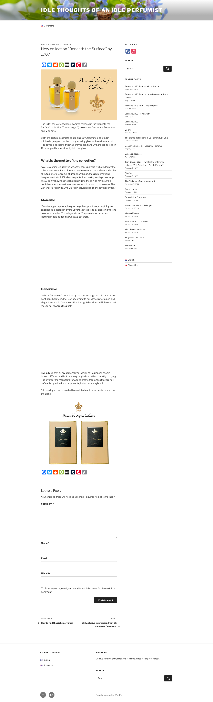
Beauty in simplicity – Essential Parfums (143, 146)
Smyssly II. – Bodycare (135, 197)
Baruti (128, 130)
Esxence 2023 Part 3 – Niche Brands (142, 86)
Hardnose (66, 45)
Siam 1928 (130, 245)
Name (45, 543)
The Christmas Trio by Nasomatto (140, 181)
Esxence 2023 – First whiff (137, 113)
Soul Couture (131, 189)
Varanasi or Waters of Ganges (138, 205)
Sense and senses (133, 154)
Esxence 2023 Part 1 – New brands (141, 105)
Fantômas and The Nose (136, 221)
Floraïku (128, 173)
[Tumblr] (73, 65)
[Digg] (67, 65)
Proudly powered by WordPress (110, 695)
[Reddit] (55, 65)
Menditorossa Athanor (135, 229)
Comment (47, 503)
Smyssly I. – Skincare (134, 237)
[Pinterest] (79, 65)
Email (45, 558)
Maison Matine (132, 213)
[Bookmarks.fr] (61, 65)
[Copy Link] (84, 65)
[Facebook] (44, 65)
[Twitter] (50, 65)
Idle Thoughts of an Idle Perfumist (102, 10)
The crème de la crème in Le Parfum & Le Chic (146, 137)
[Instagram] (133, 51)
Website (45, 573)
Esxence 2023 (131, 121)
